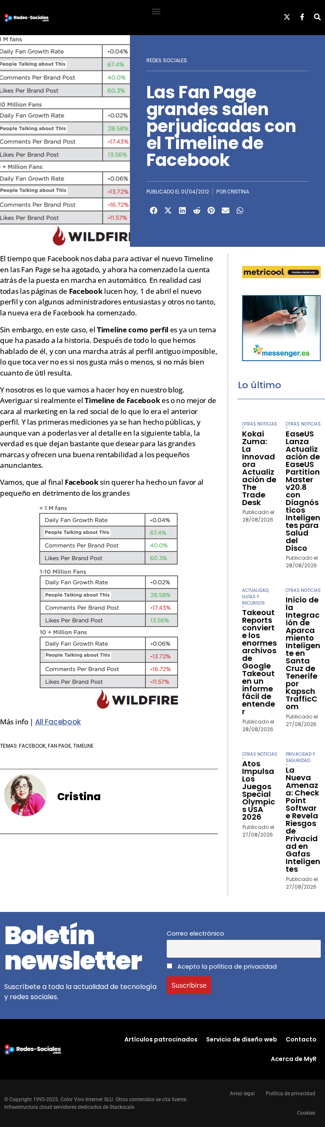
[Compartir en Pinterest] (211, 210)
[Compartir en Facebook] (153, 210)
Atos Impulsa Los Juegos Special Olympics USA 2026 (258, 790)
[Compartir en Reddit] (197, 210)
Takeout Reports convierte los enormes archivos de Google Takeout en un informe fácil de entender (259, 662)
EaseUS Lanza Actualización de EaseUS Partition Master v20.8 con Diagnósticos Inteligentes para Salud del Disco (303, 490)
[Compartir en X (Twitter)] (168, 210)
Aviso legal (242, 1094)
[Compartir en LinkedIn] (182, 210)
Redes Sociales (166, 60)
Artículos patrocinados (161, 1039)
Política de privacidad (290, 1094)
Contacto (301, 1039)
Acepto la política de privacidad (226, 966)
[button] (156, 11)
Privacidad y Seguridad (300, 757)
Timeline (83, 745)
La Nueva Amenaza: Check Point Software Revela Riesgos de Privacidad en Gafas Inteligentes (303, 819)
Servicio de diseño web (241, 1039)
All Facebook (58, 722)
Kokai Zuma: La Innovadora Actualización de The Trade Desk (259, 468)
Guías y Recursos (253, 600)
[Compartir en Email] (225, 210)
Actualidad (255, 590)
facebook (32, 745)
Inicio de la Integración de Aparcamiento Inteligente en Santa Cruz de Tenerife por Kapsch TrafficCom (303, 653)
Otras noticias (259, 424)
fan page (59, 745)
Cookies (306, 1113)
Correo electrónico (195, 933)
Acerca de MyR (294, 1059)
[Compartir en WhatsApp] (240, 210)
